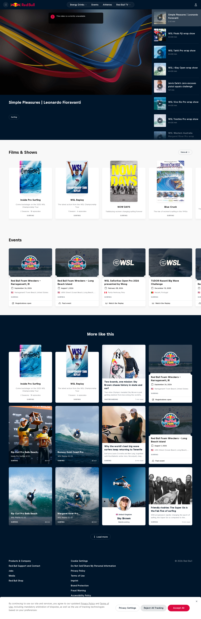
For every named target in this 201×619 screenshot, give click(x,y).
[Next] (197, 189)
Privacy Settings (127, 608)
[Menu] (5, 4)
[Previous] (3, 189)
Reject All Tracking (153, 608)
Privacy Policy (88, 603)
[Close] (196, 601)
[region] (100, 608)
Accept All (178, 608)
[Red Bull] (22, 4)
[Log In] (196, 5)
